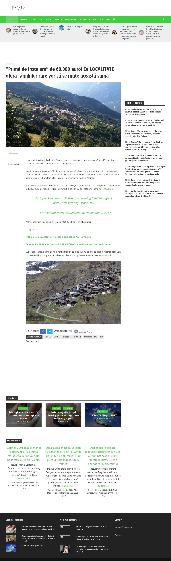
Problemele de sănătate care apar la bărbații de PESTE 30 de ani (58, 236)
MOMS (83, 19)
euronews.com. (106, 188)
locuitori (77, 336)
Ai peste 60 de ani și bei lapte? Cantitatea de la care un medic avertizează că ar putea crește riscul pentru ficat (154, 32)
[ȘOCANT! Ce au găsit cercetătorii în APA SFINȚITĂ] (67, 529)
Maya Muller (13, 164)
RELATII (58, 19)
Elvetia (56, 336)
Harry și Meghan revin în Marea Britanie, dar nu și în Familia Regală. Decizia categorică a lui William (101, 31)
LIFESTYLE (12, 19)
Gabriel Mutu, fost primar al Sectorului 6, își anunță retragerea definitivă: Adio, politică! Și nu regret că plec (24, 454)
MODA (48, 19)
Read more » (24, 478)
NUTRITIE (37, 19)
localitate (67, 336)
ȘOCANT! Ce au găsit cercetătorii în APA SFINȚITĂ (91, 527)
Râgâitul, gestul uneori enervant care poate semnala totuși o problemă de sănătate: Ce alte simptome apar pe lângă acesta (128, 32)
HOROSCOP (105, 19)
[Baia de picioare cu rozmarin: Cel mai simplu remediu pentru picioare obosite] (8, 30)
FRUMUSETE (70, 19)
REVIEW (92, 19)
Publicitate (120, 535)
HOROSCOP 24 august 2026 (74, 27)
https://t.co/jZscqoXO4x (78, 203)
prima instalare (90, 336)
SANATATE (25, 19)
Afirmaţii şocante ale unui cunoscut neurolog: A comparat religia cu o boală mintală (92, 549)
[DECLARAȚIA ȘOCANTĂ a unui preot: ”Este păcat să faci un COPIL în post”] (67, 539)
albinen (47, 336)
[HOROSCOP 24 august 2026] (61, 28)
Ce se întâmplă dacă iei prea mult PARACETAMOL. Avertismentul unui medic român (68, 244)
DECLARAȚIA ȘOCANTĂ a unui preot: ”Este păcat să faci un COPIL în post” (92, 537)
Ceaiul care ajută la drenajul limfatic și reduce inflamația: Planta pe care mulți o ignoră (48, 31)
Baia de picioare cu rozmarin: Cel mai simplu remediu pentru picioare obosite (21, 30)
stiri (101, 336)
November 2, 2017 (98, 213)
